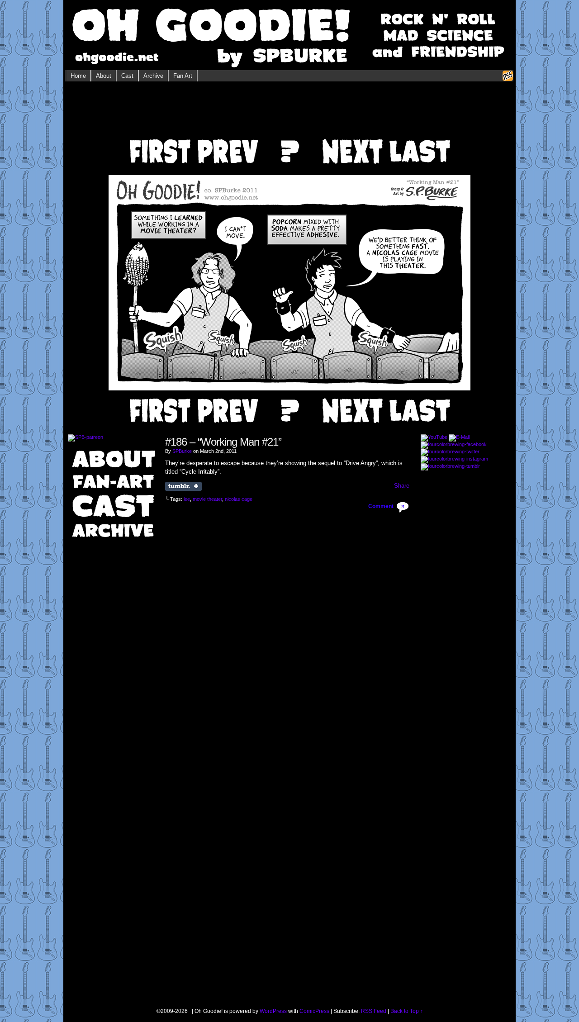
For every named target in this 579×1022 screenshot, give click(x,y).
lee (187, 499)
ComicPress (314, 1011)
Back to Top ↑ (406, 1011)
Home (78, 75)
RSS (507, 75)
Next (352, 139)
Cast (127, 75)
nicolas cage (238, 499)
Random (289, 139)
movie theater (207, 499)
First (159, 139)
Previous (227, 139)
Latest (420, 139)
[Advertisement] (289, 113)
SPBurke (182, 451)
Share (401, 485)
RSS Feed (373, 1011)
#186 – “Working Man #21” (223, 442)
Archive (153, 75)
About (103, 75)
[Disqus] (287, 626)
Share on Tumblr (183, 486)
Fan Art (182, 75)
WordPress (273, 1011)
